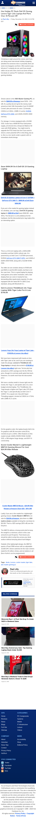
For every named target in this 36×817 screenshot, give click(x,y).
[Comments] (16, 24)
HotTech (4, 753)
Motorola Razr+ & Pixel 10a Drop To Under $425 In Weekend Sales (17, 620)
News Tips (4, 745)
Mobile (19, 722)
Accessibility (21, 739)
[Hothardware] (18, 3)
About (3, 739)
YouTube (8, 768)
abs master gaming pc (8, 564)
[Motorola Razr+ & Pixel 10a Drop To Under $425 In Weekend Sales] (18, 607)
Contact (4, 748)
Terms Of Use (21, 816)
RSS (6, 771)
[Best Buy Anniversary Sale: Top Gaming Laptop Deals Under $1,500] (18, 636)
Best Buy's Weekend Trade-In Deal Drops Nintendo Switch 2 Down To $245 (17, 678)
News (11, 8)
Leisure (19, 727)
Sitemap (4, 730)
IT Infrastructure (22, 724)
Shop (19, 742)
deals (8, 562)
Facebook (8, 765)
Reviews (4, 719)
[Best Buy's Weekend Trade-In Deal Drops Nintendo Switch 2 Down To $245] (18, 665)
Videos (19, 730)
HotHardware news (27, 582)
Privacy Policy (6, 750)
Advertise (4, 742)
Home (3, 716)
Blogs (3, 724)
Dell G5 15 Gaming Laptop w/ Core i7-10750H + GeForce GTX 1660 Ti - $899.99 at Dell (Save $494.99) (18, 200)
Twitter (7, 762)
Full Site (4, 727)
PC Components (23, 716)
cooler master (20, 562)
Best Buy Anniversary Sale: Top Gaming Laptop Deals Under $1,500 (16, 649)
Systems (20, 719)
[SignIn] (3, 2)
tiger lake (29, 562)
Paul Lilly (14, 569)
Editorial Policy (22, 745)
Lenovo (12, 562)
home (3, 8)
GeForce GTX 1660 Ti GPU (15, 258)
